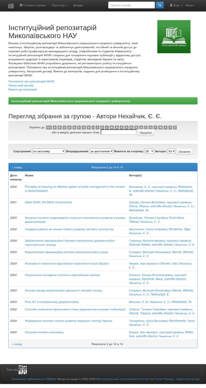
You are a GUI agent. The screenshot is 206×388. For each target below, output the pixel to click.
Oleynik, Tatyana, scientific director (151, 313)
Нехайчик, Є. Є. (166, 191)
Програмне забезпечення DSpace (34, 379)
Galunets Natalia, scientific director (151, 244)
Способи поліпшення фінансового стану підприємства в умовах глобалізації (75, 309)
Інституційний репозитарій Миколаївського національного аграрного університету (70, 101)
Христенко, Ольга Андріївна (148, 229)
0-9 (48, 127)
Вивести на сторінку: (129, 151)
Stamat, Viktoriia (182, 252)
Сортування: (22, 151)
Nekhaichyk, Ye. (139, 210)
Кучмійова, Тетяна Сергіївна (148, 217)
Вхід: (176, 5)
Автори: (161, 151)
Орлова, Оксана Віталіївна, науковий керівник (160, 202)
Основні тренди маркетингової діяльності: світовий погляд (63, 290)
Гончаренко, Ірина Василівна (148, 321)
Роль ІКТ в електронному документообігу (52, 302)
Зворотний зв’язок (188, 379)
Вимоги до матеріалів (22, 89)
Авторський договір (21, 85)
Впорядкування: (77, 151)
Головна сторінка (34, 5)
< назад (17, 167)
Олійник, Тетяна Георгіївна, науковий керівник (160, 309)
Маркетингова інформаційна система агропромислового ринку (66, 252)
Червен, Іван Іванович (143, 263)
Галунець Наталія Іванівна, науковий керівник (160, 240)
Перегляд (58, 5)
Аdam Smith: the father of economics (48, 202)
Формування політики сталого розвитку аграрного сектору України (68, 321)
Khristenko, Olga (179, 229)
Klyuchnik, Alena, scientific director (164, 279)
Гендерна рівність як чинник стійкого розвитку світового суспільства (69, 229)
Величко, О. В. (138, 302)
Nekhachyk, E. (160, 294)
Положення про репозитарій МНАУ (31, 81)
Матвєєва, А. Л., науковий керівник (152, 187)
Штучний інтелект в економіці (44, 332)
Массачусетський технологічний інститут (122, 379)
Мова (189, 5)
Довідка (78, 5)
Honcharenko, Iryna (181, 321)
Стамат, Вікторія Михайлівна (149, 252)
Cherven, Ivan (168, 263)
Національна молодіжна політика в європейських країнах (62, 275)
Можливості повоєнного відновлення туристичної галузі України (67, 263)
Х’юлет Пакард (163, 379)
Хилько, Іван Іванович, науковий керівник (156, 332)
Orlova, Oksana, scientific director (150, 206)
